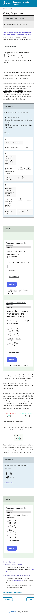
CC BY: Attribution (17, 581)
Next (30, 599)
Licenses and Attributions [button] (12, 592)
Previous (7, 599)
